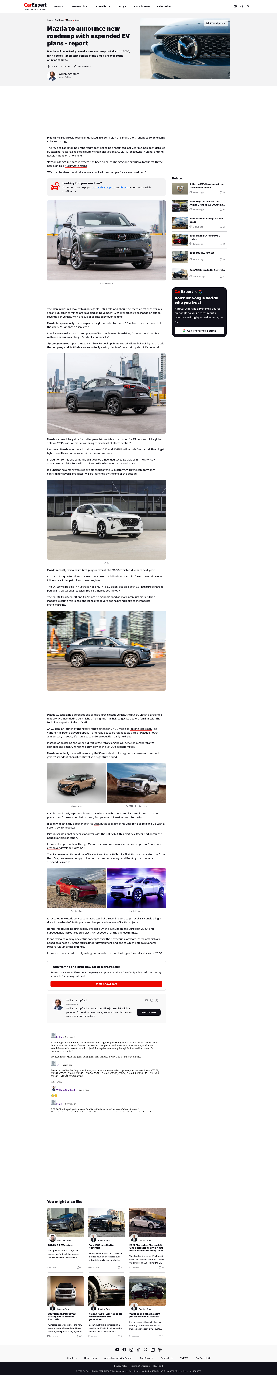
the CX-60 (113, 570)
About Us (72, 1358)
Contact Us (166, 1358)
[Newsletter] (235, 6)
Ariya (71, 827)
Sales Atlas (164, 6)
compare (109, 187)
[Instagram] (131, 1350)
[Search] (242, 6)
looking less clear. (141, 728)
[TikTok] (138, 1350)
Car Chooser (142, 6)
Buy (121, 6)
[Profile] (248, 6)
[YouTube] (117, 1350)
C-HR (95, 854)
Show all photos (217, 23)
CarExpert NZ (203, 1358)
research (97, 187)
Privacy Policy (120, 1366)
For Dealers (146, 1358)
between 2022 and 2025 (105, 449)
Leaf (96, 823)
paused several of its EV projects (117, 922)
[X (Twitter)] (145, 1350)
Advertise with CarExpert (118, 1358)
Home (50, 20)
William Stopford (69, 74)
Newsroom (90, 1358)
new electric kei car (127, 844)
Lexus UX (110, 854)
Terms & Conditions (140, 1366)
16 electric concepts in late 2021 (80, 918)
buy (123, 187)
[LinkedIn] (153, 1350)
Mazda (69, 20)
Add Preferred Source (201, 330)
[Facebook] (124, 1350)
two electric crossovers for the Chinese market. (108, 932)
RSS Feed (158, 1366)
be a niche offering (89, 718)
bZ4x (55, 858)
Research (78, 6)
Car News (59, 20)
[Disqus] (106, 1072)
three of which (147, 939)
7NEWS (184, 1358)
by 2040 (157, 953)
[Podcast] (160, 1350)
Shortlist (102, 6)
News (57, 6)
